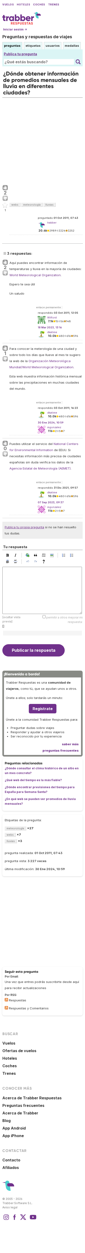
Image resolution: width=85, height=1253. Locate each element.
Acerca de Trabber (20, 1113)
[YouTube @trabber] (32, 1219)
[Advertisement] (42, 140)
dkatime (52, 332)
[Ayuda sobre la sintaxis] (44, 561)
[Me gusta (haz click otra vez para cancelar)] (5, 188)
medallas (72, 45)
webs (14, 204)
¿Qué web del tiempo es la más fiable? (33, 780)
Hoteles (23, 4)
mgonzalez (54, 427)
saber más (70, 744)
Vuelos (8, 4)
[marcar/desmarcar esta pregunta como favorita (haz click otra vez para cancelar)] (5, 205)
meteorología (32, 204)
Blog (6, 1120)
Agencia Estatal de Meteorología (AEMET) (40, 468)
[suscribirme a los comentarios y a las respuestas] (6, 1007)
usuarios (53, 45)
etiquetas (33, 45)
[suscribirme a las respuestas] (6, 999)
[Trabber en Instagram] (6, 1219)
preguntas (12, 45)
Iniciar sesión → (15, 29)
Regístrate (43, 708)
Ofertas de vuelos (19, 1050)
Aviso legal (9, 1207)
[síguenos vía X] (23, 1219)
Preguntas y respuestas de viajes (37, 36)
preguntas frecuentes (60, 750)
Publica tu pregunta (20, 54)
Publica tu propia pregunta (24, 527)
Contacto (11, 1160)
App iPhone (13, 1135)
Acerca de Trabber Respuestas (32, 1098)
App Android (14, 1128)
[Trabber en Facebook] (14, 1219)
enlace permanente (48, 307)
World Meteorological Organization (35, 275)
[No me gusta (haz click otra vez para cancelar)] (5, 198)
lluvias (49, 204)
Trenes (53, 4)
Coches (39, 4)
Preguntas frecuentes (23, 1105)
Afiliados (10, 1167)
